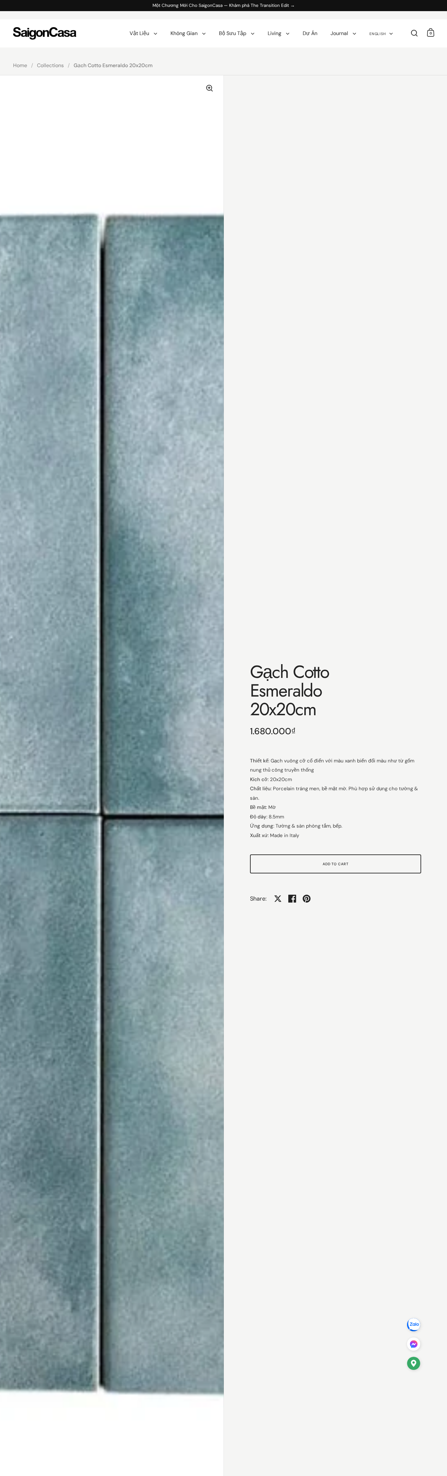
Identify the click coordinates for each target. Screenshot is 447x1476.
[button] (413, 1365)
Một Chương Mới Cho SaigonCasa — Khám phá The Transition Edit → (223, 5)
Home (20, 65)
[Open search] (414, 33)
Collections (50, 65)
